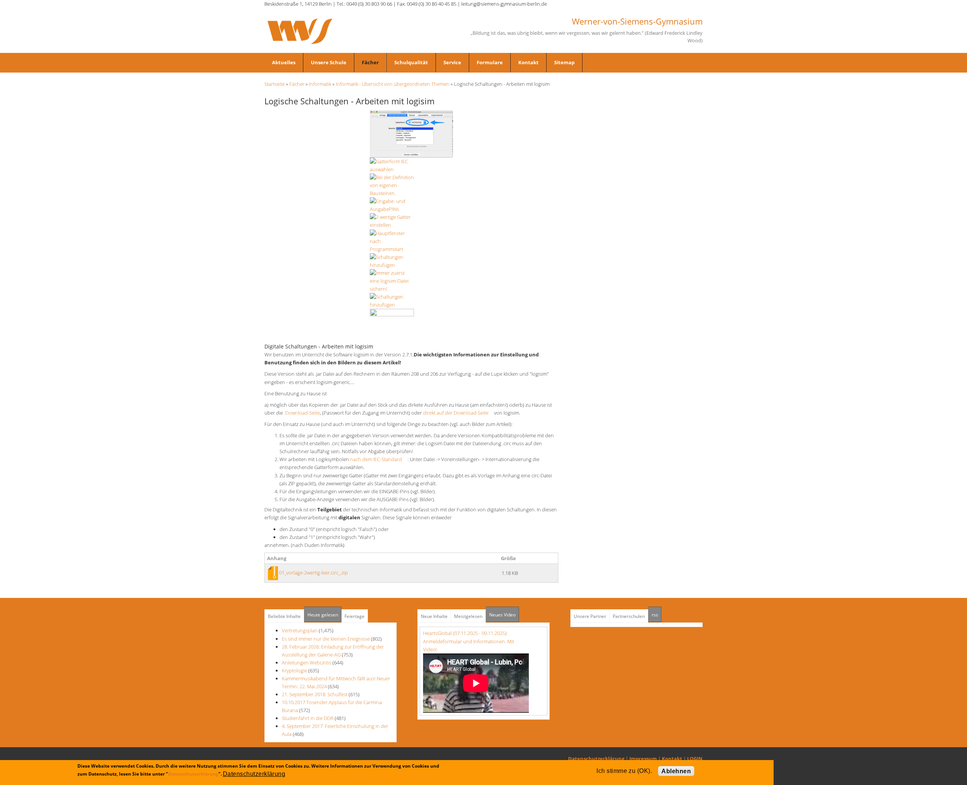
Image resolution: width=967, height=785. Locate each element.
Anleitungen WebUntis (306, 662)
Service (452, 62)
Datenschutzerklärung (596, 758)
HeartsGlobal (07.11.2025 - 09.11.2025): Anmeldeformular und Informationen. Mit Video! (468, 641)
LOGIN (695, 758)
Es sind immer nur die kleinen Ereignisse (326, 638)
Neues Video (502, 615)
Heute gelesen (322, 615)
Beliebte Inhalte (284, 616)
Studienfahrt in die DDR (308, 718)
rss (656, 615)
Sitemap (564, 62)
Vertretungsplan (300, 630)
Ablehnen (676, 771)
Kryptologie (294, 670)
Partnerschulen (629, 616)
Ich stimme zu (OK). (624, 771)
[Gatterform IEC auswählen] (411, 133)
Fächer (370, 62)
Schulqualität (411, 62)
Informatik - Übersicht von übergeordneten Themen (393, 84)
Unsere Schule (328, 62)
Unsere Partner (590, 616)
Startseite (274, 84)
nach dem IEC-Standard (378, 459)
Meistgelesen (468, 616)
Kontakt (528, 62)
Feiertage (354, 616)
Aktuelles (283, 62)
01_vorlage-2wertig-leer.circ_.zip (313, 572)
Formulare (490, 62)
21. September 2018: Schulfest (315, 694)
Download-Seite (302, 412)
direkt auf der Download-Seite (458, 412)
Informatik (320, 84)
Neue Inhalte (434, 616)
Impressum (643, 758)
